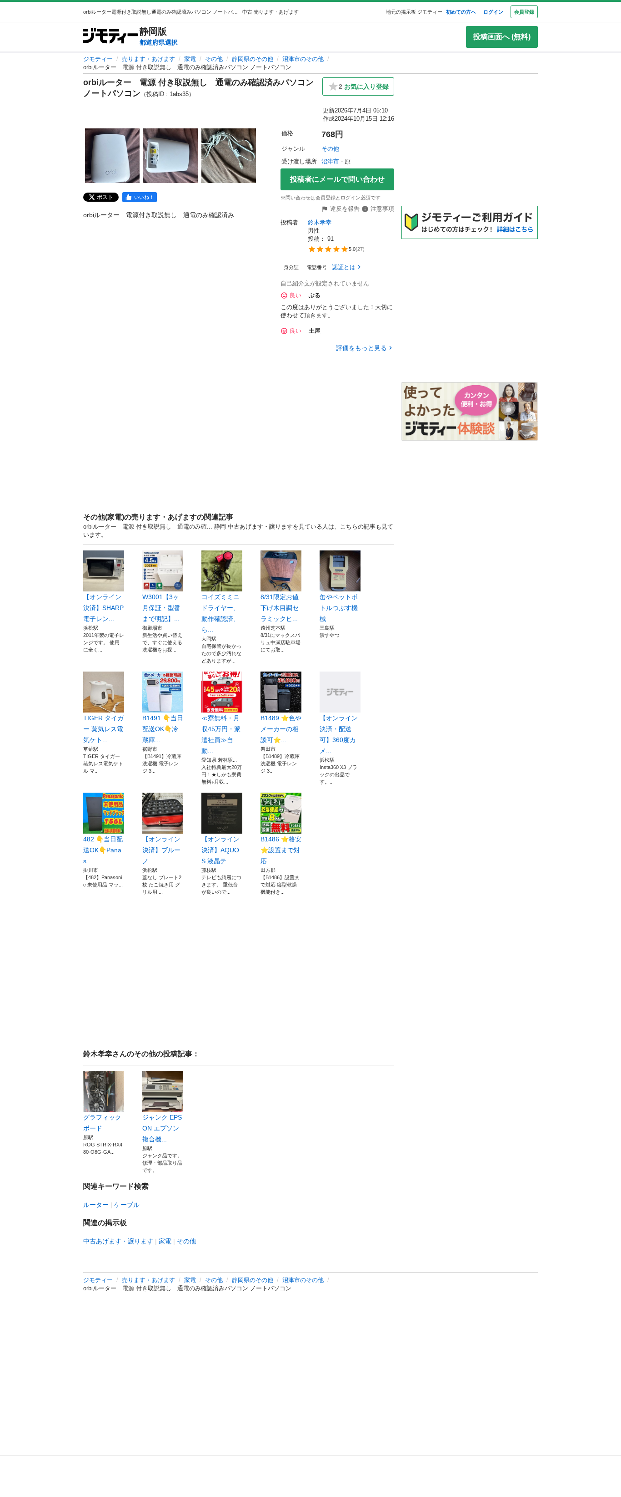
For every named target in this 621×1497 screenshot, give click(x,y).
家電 (190, 59)
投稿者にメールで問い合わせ (337, 179)
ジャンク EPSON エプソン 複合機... (162, 1128)
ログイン (493, 12)
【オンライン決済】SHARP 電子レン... (103, 607)
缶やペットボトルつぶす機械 (339, 607)
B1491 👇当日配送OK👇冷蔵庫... (162, 728)
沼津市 (330, 161)
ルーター (96, 1204)
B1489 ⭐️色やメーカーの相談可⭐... (280, 728)
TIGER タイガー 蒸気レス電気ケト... (103, 728)
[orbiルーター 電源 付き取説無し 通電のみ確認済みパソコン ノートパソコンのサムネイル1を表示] (112, 156)
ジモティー (98, 59)
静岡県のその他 (252, 59)
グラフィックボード (102, 1123)
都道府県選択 (159, 42)
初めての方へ (461, 12)
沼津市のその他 (303, 59)
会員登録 (524, 12)
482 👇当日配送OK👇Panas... (103, 850)
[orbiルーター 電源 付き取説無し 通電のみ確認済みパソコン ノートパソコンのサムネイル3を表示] (229, 156)
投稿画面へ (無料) (502, 37)
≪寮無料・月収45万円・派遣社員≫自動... (220, 734)
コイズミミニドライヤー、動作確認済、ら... (220, 613)
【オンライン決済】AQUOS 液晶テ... (220, 850)
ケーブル (127, 1204)
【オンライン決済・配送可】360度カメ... (339, 734)
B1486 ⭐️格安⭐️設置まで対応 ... (280, 850)
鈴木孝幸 (319, 222)
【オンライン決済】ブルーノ (161, 850)
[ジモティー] (110, 36)
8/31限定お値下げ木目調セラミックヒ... (279, 607)
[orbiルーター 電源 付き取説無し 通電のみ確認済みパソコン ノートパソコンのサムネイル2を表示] (170, 156)
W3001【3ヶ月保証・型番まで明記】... (161, 607)
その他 (214, 59)
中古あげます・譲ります (118, 1241)
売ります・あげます (148, 59)
